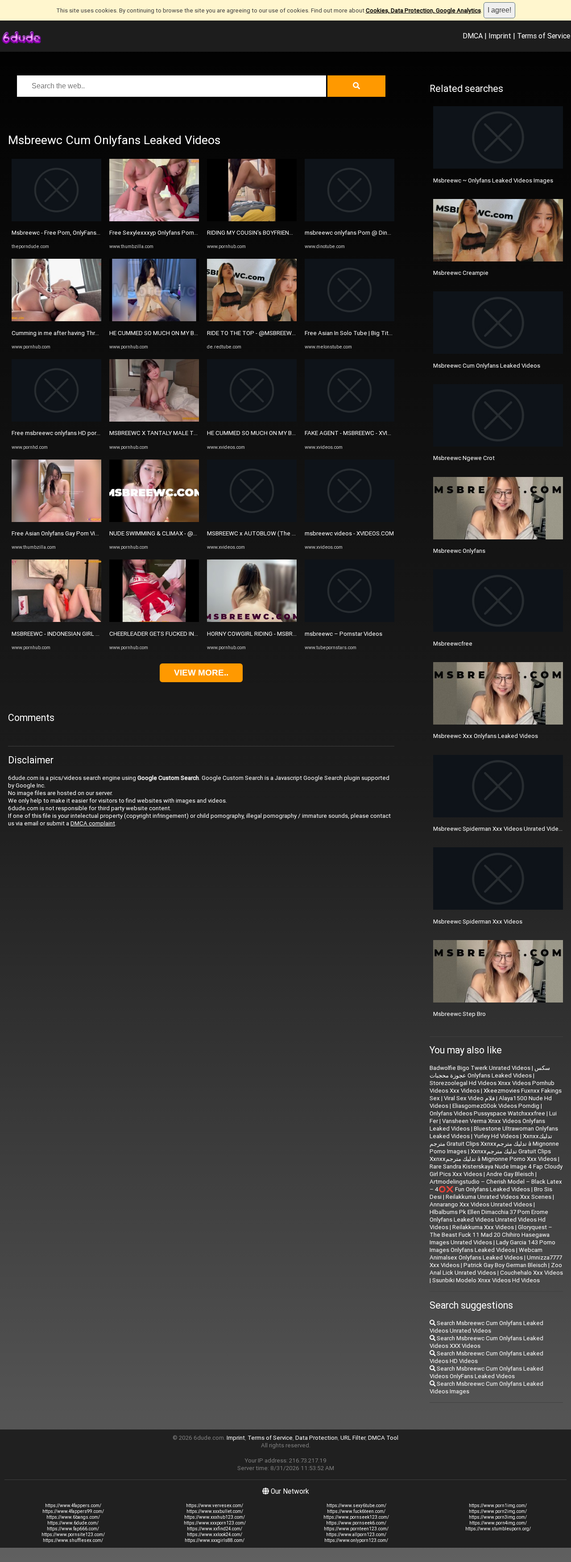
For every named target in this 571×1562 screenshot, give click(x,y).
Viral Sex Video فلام (469, 1098)
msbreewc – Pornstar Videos (343, 634)
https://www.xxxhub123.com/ (214, 1517)
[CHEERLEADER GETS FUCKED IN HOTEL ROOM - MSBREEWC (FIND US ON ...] (154, 620)
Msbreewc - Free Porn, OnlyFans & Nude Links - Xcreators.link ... (95, 232)
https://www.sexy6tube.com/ (356, 1505)
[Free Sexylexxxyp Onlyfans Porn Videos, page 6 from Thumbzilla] (154, 219)
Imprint (499, 35)
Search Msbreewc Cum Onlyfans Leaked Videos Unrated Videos (486, 1326)
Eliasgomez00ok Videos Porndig (495, 1106)
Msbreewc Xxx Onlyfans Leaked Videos (485, 736)
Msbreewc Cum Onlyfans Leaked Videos (486, 365)
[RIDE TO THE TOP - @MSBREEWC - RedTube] (252, 319)
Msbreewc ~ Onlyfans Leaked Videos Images (493, 180)
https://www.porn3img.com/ (498, 1517)
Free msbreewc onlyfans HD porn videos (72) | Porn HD (84, 433)
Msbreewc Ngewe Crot (464, 458)
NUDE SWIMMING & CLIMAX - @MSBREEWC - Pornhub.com (186, 533)
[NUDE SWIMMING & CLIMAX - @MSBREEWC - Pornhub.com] (154, 520)
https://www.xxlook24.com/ (214, 1534)
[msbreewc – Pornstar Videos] (349, 620)
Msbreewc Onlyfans (459, 551)
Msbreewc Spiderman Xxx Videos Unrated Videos (499, 829)
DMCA (473, 35)
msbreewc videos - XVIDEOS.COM (349, 533)
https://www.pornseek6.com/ (356, 1523)
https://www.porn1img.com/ (498, 1505)
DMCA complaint (92, 823)
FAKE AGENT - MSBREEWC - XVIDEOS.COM (360, 433)
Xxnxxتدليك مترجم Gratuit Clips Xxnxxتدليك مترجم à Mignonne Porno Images (494, 1143)
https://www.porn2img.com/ (498, 1511)
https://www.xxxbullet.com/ (214, 1511)
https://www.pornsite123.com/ (73, 1534)
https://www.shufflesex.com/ (73, 1540)
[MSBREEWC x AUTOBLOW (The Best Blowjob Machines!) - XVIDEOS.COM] (252, 520)
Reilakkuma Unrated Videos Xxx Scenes (498, 1197)
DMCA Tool (383, 1438)
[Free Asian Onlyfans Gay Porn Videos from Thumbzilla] (56, 520)
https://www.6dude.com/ (73, 1523)
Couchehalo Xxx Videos (531, 1272)
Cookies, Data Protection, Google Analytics (423, 10)
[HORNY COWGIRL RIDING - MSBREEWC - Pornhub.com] (252, 620)
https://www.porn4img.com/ (498, 1523)
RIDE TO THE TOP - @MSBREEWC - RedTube (266, 333)
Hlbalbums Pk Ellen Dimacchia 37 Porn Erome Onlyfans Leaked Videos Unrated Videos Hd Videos (489, 1219)
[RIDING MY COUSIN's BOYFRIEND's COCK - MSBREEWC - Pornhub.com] (252, 219)
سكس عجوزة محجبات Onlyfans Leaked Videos (490, 1071)
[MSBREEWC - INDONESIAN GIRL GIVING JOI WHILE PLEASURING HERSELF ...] (56, 620)
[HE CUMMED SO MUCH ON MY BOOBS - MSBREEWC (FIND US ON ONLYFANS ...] (154, 319)
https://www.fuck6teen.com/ (356, 1511)
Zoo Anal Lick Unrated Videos (496, 1268)
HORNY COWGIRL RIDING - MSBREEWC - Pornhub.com (277, 634)
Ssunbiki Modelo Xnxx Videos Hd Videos (486, 1280)
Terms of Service (543, 35)
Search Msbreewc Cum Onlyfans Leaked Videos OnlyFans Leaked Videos (486, 1372)
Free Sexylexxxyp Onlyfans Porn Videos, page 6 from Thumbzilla (194, 232)
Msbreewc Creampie (460, 273)
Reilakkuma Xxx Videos (483, 1227)
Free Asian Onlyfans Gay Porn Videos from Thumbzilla (82, 533)
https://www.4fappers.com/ (73, 1505)
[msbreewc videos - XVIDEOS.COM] (349, 520)
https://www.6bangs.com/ (73, 1517)
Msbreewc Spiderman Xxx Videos (477, 921)
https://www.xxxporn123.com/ (215, 1523)
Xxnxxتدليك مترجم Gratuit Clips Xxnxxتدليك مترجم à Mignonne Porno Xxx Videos (493, 1155)
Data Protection (316, 1438)
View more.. (201, 672)
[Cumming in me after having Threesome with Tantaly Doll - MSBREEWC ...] (56, 319)
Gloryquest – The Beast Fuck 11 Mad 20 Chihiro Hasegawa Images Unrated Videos (491, 1234)
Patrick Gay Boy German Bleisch (505, 1265)
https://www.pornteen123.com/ (356, 1529)
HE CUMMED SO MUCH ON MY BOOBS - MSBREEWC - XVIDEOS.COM (296, 433)
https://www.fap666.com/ (73, 1529)
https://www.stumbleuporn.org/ (498, 1529)
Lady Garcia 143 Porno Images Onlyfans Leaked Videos (492, 1246)
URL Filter (352, 1438)
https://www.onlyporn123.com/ (356, 1540)
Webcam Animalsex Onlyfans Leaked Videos (486, 1253)
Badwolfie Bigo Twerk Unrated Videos (480, 1068)
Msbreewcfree (452, 643)
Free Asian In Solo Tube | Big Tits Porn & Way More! (372, 333)
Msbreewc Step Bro (459, 1014)
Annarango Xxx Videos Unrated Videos (481, 1204)
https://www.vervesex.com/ (214, 1505)
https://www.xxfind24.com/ (214, 1529)
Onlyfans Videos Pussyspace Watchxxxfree (487, 1113)
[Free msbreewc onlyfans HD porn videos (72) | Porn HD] (56, 419)
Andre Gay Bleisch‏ (510, 1174)
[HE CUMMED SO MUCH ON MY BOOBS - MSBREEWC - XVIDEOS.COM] (252, 419)
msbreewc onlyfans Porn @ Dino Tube (355, 232)
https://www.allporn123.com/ (356, 1534)
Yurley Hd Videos (496, 1136)
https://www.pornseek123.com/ (356, 1517)
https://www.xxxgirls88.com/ (214, 1540)
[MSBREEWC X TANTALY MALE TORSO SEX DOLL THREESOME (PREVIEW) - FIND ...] (154, 419)
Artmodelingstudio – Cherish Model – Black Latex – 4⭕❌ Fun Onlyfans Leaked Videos (496, 1185)
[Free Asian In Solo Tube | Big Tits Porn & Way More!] (349, 319)
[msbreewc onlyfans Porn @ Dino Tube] (349, 219)
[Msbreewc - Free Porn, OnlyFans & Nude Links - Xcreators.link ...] (56, 219)
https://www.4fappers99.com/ (73, 1511)
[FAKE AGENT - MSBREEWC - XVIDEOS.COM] (349, 419)
